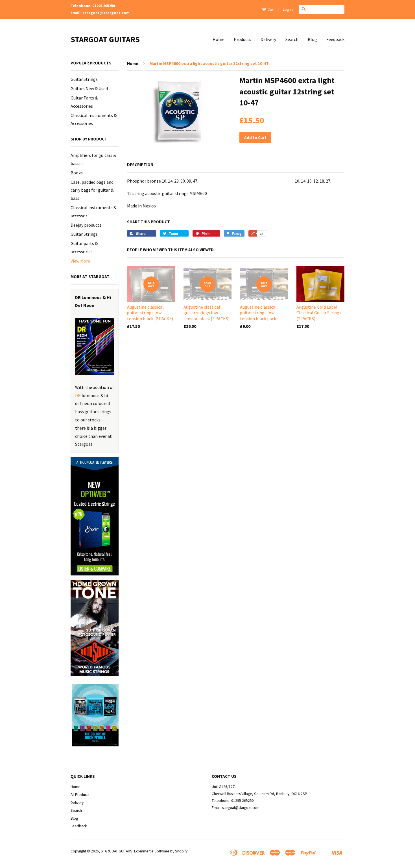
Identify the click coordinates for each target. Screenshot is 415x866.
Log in (288, 9)
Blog (312, 39)
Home (218, 39)
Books (77, 173)
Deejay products (86, 225)
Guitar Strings (84, 79)
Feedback (335, 39)
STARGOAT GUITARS (105, 39)
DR (78, 395)
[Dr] (94, 346)
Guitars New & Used (89, 88)
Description (140, 164)
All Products (80, 794)
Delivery (268, 39)
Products (242, 39)
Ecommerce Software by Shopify (160, 851)
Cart (271, 9)
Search (291, 39)
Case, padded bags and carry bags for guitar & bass (92, 190)
